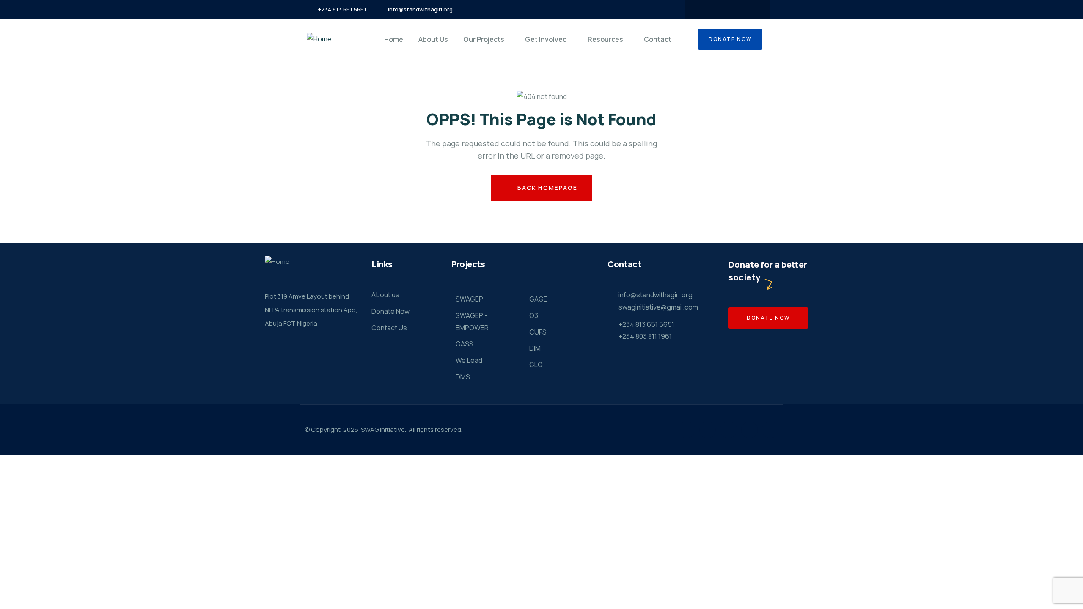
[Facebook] (703, 9)
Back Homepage (546, 188)
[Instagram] (736, 9)
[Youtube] (752, 9)
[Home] (319, 39)
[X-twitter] (719, 9)
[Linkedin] (749, 430)
